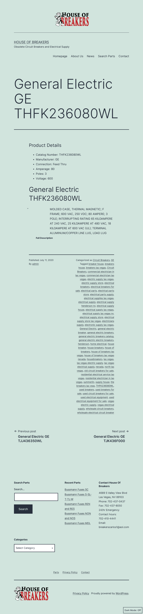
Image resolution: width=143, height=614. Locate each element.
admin (35, 263)
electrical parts (89, 290)
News (90, 56)
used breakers (86, 389)
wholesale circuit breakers (100, 408)
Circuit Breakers (101, 260)
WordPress (122, 593)
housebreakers (94, 359)
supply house (102, 382)
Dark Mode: (131, 610)
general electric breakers (100, 332)
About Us (77, 56)
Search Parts (106, 56)
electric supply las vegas (100, 279)
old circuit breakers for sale (99, 370)
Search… (19, 489)
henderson (83, 343)
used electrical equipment (94, 397)
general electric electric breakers (96, 340)
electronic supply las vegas (99, 324)
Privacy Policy (81, 593)
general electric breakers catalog (96, 336)
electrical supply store (91, 317)
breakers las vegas (96, 267)
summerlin (89, 382)
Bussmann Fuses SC (76, 489)
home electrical (98, 343)
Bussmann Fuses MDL (77, 523)
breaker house (96, 263)
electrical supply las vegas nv (98, 313)
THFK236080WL (105, 385)
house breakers (95, 347)
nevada (99, 366)
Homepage (60, 56)
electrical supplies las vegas (99, 298)
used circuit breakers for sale (98, 393)
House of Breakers (31, 42)
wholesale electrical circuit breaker (95, 412)
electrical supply (87, 302)
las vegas (109, 359)
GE (112, 260)
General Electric (88, 328)
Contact (124, 56)
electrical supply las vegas (100, 309)
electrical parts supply (102, 294)
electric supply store (92, 282)
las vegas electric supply (90, 363)
